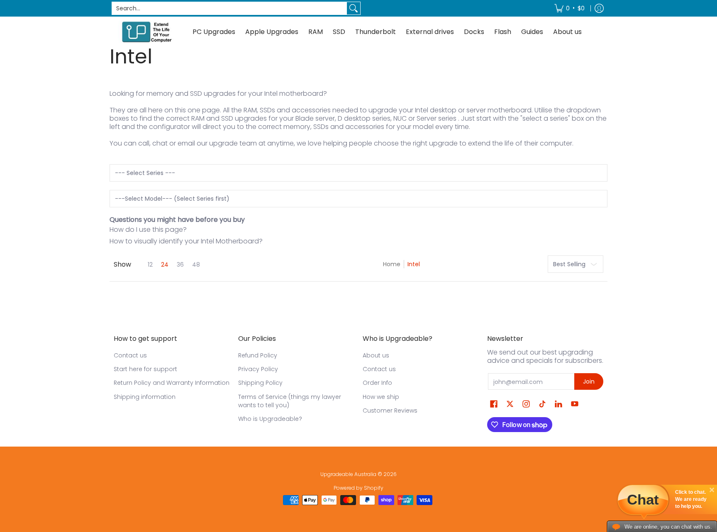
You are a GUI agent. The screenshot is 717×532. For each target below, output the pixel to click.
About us (376, 355)
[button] (494, 404)
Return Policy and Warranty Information (171, 383)
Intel (413, 264)
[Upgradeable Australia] (147, 32)
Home (391, 264)
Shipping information (145, 397)
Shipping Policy (260, 383)
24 (164, 264)
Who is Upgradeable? (270, 419)
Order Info (377, 383)
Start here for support (145, 369)
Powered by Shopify (358, 487)
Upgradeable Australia (348, 474)
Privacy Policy (258, 369)
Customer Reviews (390, 410)
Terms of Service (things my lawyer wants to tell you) (289, 401)
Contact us (130, 355)
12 (150, 264)
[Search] (353, 8)
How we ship (381, 397)
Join (589, 381)
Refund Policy (257, 355)
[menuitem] (569, 8)
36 (180, 264)
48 (196, 264)
